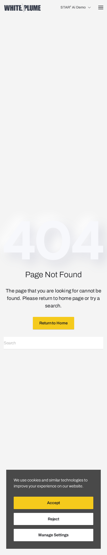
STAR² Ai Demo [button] (73, 7)
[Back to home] (22, 7)
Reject (53, 519)
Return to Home (53, 323)
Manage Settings (53, 535)
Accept (53, 503)
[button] (100, 7)
